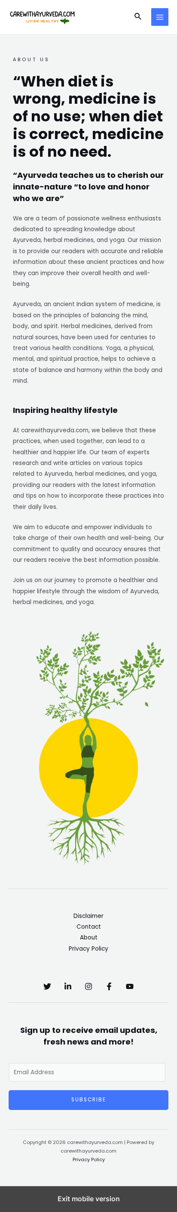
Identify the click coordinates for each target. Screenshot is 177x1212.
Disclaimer (88, 916)
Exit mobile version (89, 1198)
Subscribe (88, 1099)
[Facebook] (109, 986)
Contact (88, 927)
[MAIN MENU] (160, 17)
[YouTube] (130, 986)
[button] (138, 17)
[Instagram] (88, 986)
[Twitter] (47, 986)
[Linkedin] (68, 986)
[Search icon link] (138, 17)
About (89, 937)
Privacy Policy (88, 949)
